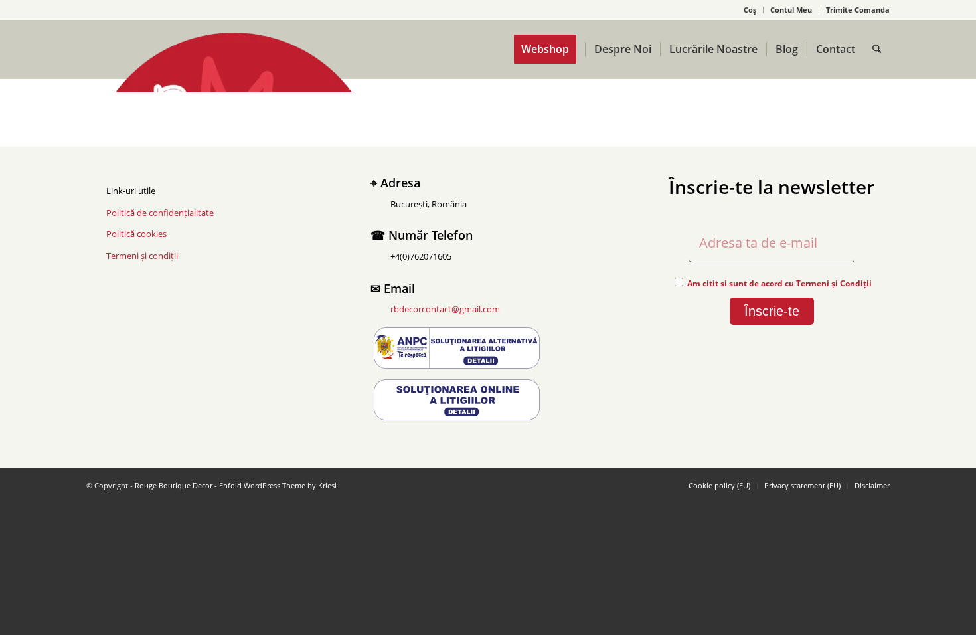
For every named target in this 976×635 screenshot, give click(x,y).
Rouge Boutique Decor (173, 485)
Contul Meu (791, 10)
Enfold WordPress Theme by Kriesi (278, 485)
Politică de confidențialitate (160, 213)
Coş (750, 10)
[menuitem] (750, 10)
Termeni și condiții (142, 256)
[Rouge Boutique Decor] (233, 62)
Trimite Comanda (858, 10)
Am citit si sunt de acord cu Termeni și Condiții (779, 283)
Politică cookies (136, 234)
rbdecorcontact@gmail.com (445, 309)
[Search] (877, 49)
